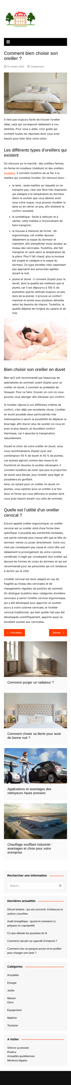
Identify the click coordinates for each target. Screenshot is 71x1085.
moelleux (9, 173)
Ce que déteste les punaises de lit (27, 933)
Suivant (56, 632)
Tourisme (12, 1025)
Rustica (11, 1052)
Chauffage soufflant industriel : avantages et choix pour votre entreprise (29, 848)
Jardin (11, 990)
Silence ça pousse (18, 1047)
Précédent (16, 632)
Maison (11, 998)
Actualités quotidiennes (21, 1056)
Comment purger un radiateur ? (30, 682)
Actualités (13, 975)
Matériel (12, 1017)
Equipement (37, 66)
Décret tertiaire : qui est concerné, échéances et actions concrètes (35, 911)
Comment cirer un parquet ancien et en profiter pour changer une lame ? (34, 950)
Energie (12, 983)
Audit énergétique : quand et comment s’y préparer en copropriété (31, 923)
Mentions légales (17, 1060)
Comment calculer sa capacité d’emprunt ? (32, 941)
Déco (10, 1002)
